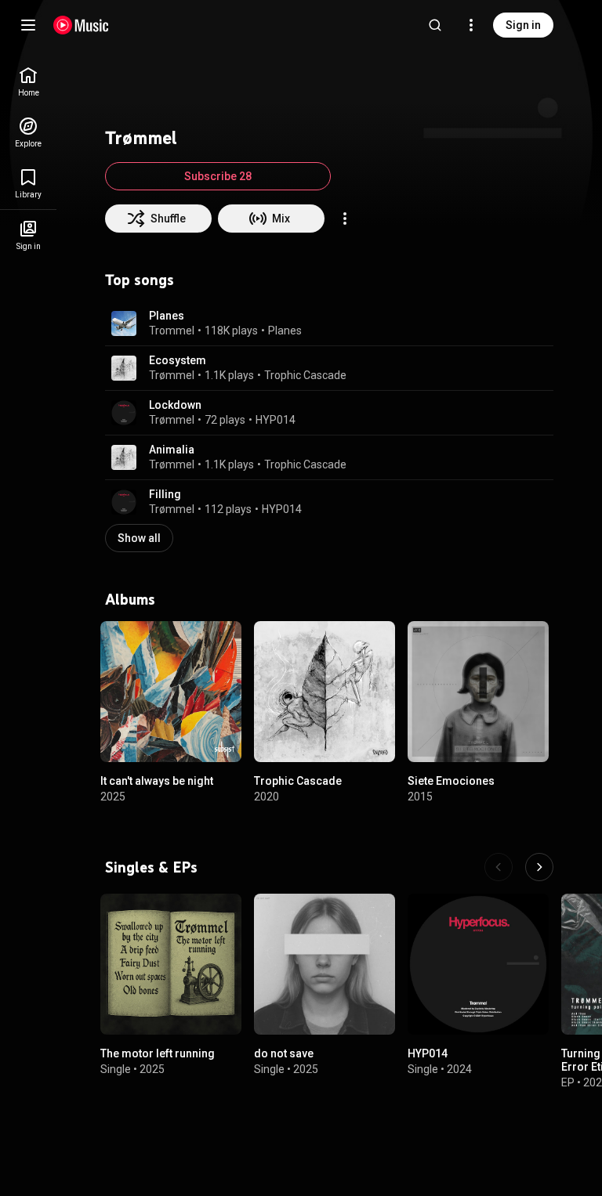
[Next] (539, 867)
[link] (28, 81)
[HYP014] (478, 964)
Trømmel (171, 375)
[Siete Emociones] (478, 691)
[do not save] (324, 964)
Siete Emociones (451, 781)
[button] (123, 323)
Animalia (171, 449)
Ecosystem (177, 360)
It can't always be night (156, 781)
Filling (165, 494)
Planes (166, 315)
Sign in (523, 25)
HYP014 (276, 420)
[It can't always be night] (170, 691)
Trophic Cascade (305, 375)
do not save (284, 1053)
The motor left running (157, 1053)
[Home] (81, 25)
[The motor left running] (170, 964)
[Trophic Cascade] (324, 691)
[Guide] (28, 25)
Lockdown (175, 405)
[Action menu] (345, 218)
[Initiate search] (435, 25)
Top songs (139, 279)
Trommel (171, 330)
